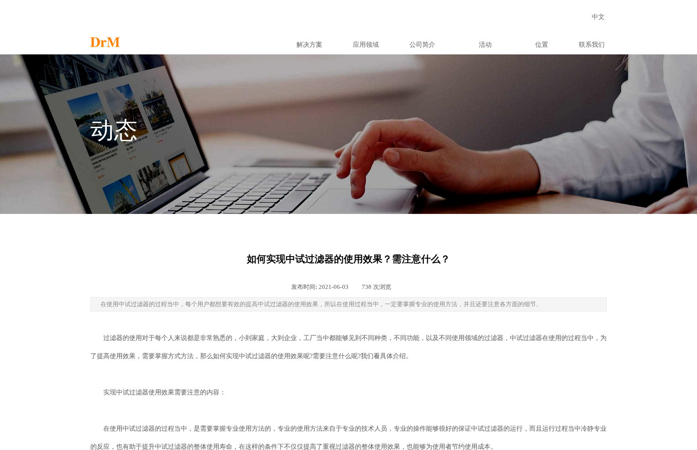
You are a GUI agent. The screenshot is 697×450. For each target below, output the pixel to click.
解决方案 (309, 44)
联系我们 (592, 44)
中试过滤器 (526, 337)
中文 (598, 16)
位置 (541, 44)
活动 (485, 44)
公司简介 (422, 44)
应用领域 (366, 44)
